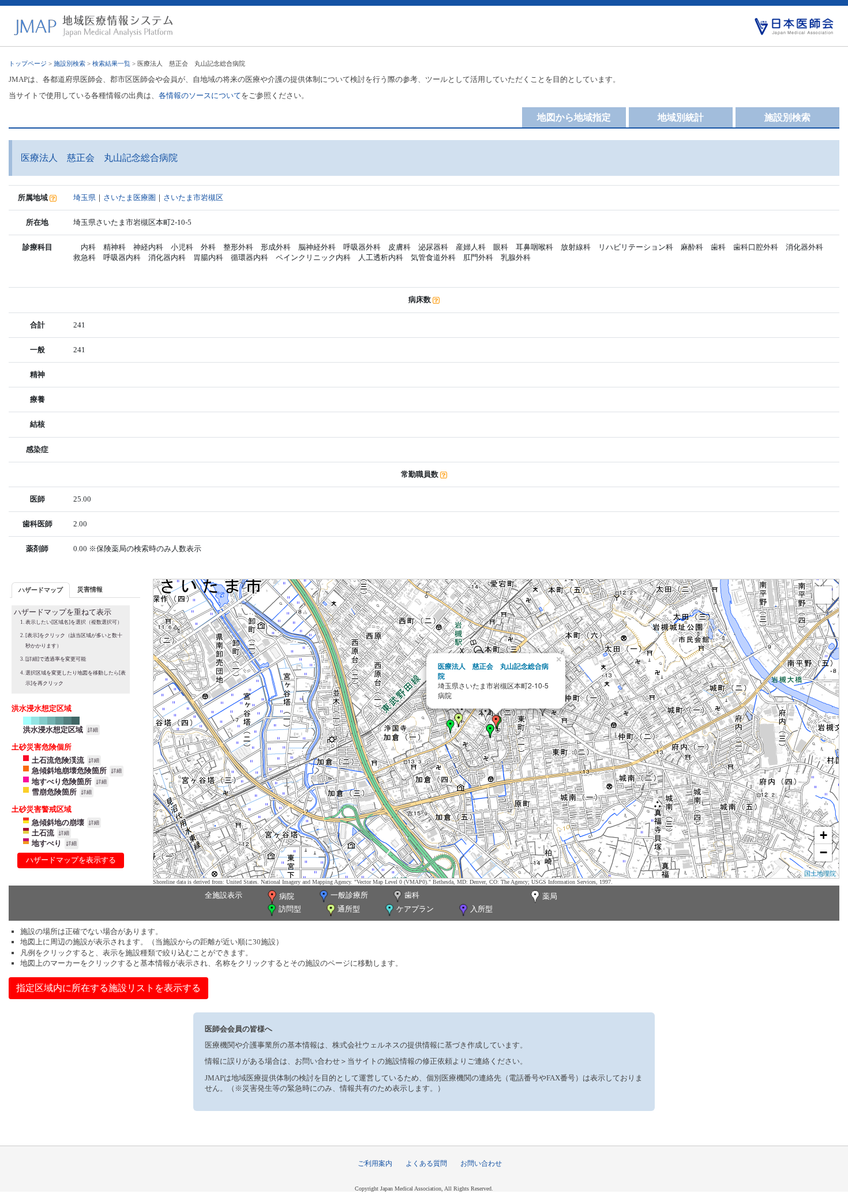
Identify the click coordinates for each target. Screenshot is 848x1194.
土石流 (43, 832)
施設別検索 (69, 63)
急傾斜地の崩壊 (58, 822)
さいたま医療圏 (129, 197)
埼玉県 (84, 197)
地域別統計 (681, 117)
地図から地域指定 (574, 117)
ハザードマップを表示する (71, 860)
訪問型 (290, 909)
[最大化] (823, 595)
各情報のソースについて (200, 95)
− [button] (823, 852)
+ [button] (823, 835)
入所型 (481, 909)
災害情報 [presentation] (90, 589)
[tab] (41, 590)
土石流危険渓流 (58, 760)
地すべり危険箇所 (62, 781)
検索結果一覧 (111, 63)
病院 (286, 896)
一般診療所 (349, 895)
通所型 (348, 909)
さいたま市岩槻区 (193, 197)
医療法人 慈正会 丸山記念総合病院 (493, 671)
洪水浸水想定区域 (53, 729)
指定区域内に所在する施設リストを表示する (108, 988)
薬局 (549, 896)
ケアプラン (415, 909)
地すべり (47, 843)
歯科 (411, 895)
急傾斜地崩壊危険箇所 (69, 770)
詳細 (93, 730)
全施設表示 (223, 895)
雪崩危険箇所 (54, 792)
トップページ (28, 63)
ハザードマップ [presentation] (40, 589)
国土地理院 (820, 872)
